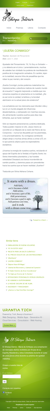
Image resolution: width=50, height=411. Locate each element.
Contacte (42, 27)
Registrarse (30, 5)
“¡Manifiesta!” (12, 258)
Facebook (8, 392)
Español (32, 2)
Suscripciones (38, 407)
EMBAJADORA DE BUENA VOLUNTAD (21, 245)
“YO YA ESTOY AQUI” (15, 248)
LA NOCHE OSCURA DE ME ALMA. (20, 283)
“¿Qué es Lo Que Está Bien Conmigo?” (21, 290)
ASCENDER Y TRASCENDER (18, 287)
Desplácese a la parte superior (25, 404)
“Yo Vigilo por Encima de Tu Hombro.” (20, 274)
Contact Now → (9, 325)
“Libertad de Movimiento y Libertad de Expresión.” (24, 267)
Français (24, 2)
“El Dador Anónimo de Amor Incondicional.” (22, 271)
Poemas (19, 27)
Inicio (9, 27)
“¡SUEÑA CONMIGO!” (15, 261)
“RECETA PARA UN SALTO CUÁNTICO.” (22, 251)
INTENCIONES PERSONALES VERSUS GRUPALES (26, 277)
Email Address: (8, 373)
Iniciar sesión (20, 5)
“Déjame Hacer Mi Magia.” (16, 264)
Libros (30, 27)
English (18, 2)
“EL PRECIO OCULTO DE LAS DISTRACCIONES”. (25, 255)
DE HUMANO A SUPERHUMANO (19, 280)
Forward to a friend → (40, 220)
